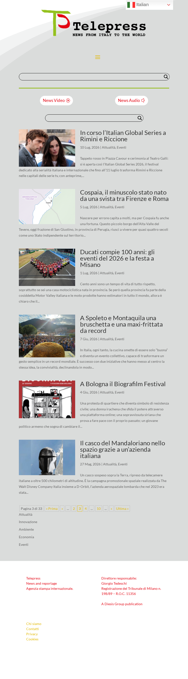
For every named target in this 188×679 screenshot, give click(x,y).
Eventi (121, 147)
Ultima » (122, 508)
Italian (142, 4)
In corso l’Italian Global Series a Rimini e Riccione (123, 136)
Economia (26, 537)
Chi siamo (33, 624)
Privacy (32, 634)
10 (99, 508)
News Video (54, 100)
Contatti (32, 629)
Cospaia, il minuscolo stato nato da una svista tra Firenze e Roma (124, 195)
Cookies (32, 639)
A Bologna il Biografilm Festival (123, 384)
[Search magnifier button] (166, 76)
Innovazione (28, 522)
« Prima (52, 508)
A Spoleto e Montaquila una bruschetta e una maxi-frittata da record (121, 324)
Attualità (108, 147)
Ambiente (26, 529)
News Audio (129, 100)
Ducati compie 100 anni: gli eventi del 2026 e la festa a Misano (117, 258)
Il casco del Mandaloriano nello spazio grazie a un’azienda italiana (122, 449)
